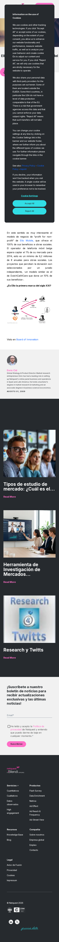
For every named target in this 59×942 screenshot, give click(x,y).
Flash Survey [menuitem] (36, 790)
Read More (9, 496)
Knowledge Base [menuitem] (15, 834)
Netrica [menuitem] (33, 801)
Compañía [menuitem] (35, 829)
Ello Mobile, (27, 240)
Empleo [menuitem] (33, 845)
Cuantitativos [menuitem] (13, 790)
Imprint (23, 169)
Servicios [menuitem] (12, 785)
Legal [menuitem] (9, 860)
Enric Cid (12, 370)
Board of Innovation (27, 339)
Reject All (29, 211)
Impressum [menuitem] (12, 880)
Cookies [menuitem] (11, 875)
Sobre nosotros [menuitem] (37, 834)
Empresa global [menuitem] (37, 840)
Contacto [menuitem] (34, 850)
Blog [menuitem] (9, 840)
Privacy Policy (28, 165)
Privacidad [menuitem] (12, 870)
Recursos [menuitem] (12, 829)
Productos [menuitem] (35, 785)
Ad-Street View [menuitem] (37, 820)
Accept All (29, 203)
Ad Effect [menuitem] (34, 806)
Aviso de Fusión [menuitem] (14, 865)
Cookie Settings (29, 196)
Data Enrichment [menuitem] (37, 796)
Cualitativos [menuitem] (12, 796)
